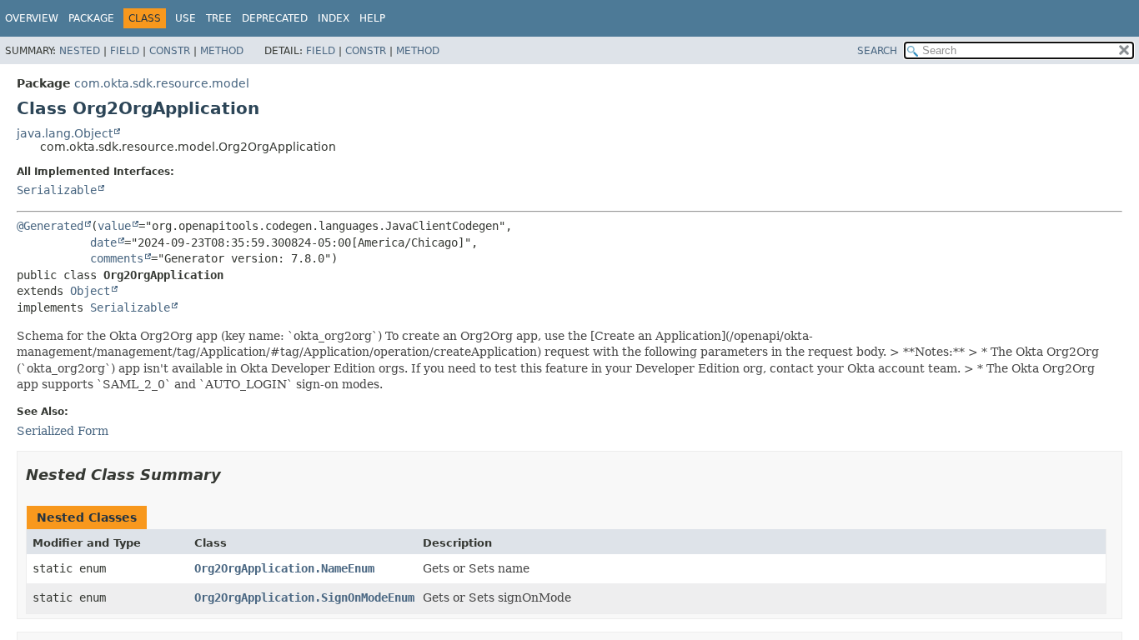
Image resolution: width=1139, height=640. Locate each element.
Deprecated (275, 18)
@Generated (50, 225)
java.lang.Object (65, 133)
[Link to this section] (232, 474)
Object (90, 291)
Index (333, 18)
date (103, 242)
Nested (79, 51)
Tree (219, 18)
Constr (169, 51)
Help (372, 18)
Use (185, 18)
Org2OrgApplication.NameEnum (284, 568)
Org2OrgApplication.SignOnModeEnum (304, 597)
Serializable (57, 190)
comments (116, 258)
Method (221, 51)
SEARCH (877, 51)
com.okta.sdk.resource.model (161, 83)
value (114, 225)
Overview (31, 18)
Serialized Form (62, 431)
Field (124, 51)
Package (91, 18)
